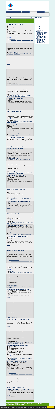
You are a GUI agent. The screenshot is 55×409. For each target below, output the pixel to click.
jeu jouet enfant (22, 222)
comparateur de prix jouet (14, 387)
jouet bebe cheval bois (26, 261)
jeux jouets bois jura (22, 53)
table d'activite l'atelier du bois (21, 342)
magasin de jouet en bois (19, 67)
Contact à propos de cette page (37, 403)
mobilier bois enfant (13, 359)
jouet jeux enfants (26, 198)
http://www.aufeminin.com (12, 373)
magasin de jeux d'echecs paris (41, 42)
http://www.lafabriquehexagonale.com (14, 94)
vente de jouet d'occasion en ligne (28, 172)
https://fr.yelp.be (11, 232)
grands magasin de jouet (18, 248)
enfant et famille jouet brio (40, 40)
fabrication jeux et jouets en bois (13, 109)
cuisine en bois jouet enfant (14, 358)
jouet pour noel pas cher (21, 374)
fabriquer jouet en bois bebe (20, 261)
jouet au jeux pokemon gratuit (41, 29)
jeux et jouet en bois (17, 54)
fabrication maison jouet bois (13, 96)
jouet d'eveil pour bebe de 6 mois (19, 343)
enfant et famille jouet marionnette (39, 31)
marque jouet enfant (13, 223)
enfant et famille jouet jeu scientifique (40, 35)
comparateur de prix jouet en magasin (24, 386)
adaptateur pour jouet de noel (41, 27)
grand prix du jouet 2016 (14, 159)
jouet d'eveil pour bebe (30, 134)
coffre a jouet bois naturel (25, 121)
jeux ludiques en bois (20, 198)
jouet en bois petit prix (21, 84)
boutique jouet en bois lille (14, 146)
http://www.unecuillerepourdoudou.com (14, 52)
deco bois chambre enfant (27, 358)
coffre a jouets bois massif (14, 121)
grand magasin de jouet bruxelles (27, 234)
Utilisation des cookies (28, 403)
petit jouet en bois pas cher (21, 272)
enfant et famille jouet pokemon (41, 36)
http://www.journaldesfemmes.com (13, 158)
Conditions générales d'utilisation (20, 403)
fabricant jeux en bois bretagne (41, 26)
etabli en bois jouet (19, 40)
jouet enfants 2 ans (13, 316)
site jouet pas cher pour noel (14, 374)
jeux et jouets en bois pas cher (15, 53)
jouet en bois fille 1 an (19, 286)
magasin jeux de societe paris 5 (41, 33)
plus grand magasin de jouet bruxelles (24, 233)
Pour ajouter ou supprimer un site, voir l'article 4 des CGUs (15, 404)
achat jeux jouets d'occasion (20, 172)
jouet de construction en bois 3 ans (26, 40)
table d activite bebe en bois (29, 342)
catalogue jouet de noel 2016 (14, 84)
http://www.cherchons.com (12, 315)
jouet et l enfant (27, 222)
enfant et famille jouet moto (41, 39)
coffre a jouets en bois (13, 122)
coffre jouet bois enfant (19, 121)
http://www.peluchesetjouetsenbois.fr (14, 133)
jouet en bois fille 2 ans (14, 286)
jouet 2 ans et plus (19, 316)
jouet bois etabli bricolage (13, 40)
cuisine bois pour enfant (21, 358)
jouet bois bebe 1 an (25, 286)
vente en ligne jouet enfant (19, 173)
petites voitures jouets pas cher (28, 272)
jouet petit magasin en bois (20, 146)
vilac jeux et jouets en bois (10, 54)
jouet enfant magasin (25, 248)
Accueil (7, 403)
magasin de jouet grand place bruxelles (15, 233)
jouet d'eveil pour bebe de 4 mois (11, 343)
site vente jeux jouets (14, 172)
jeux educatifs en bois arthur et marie (41, 19)
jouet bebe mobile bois (14, 261)
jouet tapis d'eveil (16, 135)
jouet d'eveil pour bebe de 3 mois (22, 134)
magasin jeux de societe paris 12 (42, 28)
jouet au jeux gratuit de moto (41, 41)
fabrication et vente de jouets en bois (15, 95)
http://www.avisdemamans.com (13, 285)
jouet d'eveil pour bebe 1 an (14, 134)
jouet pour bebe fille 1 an (12, 287)
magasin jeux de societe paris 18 (42, 32)
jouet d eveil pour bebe (11, 135)
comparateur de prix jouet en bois (15, 386)
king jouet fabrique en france (23, 95)
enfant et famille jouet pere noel (28, 159)
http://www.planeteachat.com (13, 171)
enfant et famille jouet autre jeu (15, 222)
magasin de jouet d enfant (19, 234)
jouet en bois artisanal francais (21, 96)
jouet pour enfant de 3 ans (26, 316)
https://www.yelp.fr (11, 144)
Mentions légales (11, 403)
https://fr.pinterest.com (12, 39)
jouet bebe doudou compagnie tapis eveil (41, 38)
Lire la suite (8, 37)
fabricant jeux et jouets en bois (28, 53)
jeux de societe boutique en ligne (11, 173)
